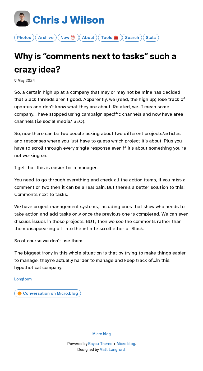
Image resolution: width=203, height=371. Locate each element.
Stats (151, 37)
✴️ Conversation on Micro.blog (47, 293)
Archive (46, 37)
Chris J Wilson (69, 19)
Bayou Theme (100, 343)
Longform (23, 279)
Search (132, 37)
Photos (24, 37)
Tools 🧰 (110, 37)
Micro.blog (102, 334)
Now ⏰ (68, 37)
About (88, 37)
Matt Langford (112, 349)
